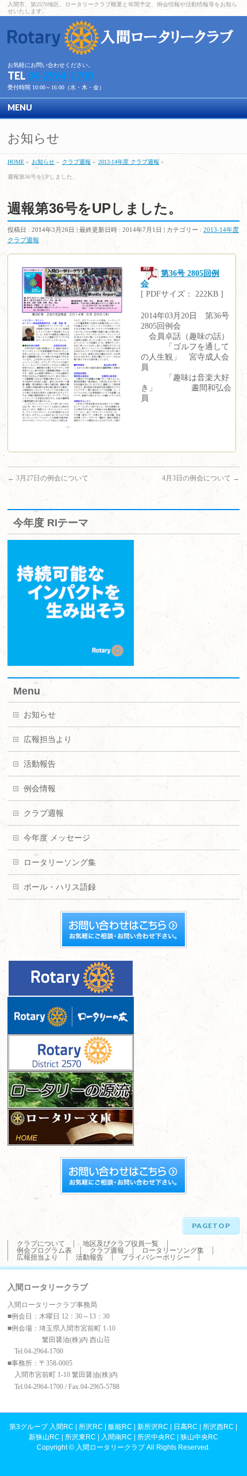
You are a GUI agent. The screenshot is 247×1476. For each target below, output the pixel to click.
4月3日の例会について (201, 478)
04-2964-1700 (60, 75)
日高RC (185, 1427)
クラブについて (41, 1244)
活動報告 (40, 764)
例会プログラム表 (44, 1250)
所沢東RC (80, 1437)
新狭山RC (44, 1437)
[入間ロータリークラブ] (122, 42)
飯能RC (120, 1427)
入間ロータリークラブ (110, 1447)
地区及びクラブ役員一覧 (121, 1244)
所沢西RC (218, 1427)
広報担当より (48, 739)
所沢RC (91, 1427)
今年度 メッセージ (57, 838)
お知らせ (40, 715)
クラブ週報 (44, 813)
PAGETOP (211, 1225)
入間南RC (116, 1437)
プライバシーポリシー (155, 1257)
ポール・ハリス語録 (60, 887)
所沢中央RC (156, 1437)
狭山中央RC (199, 1437)
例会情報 (40, 788)
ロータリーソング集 (60, 862)
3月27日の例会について (47, 478)
